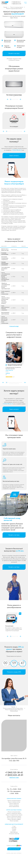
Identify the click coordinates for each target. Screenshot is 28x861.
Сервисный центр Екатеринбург (14, 824)
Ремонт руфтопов (14, 803)
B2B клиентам (14, 832)
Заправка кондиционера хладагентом (4, 263)
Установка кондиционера (4, 253)
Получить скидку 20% (14, 672)
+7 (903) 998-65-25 (16, 150)
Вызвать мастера (14, 53)
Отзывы (14, 829)
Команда (14, 827)
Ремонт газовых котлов (14, 802)
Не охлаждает (14, 126)
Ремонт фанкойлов (14, 806)
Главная (5, 7)
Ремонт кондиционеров (16, 7)
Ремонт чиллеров (14, 805)
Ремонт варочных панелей (14, 818)
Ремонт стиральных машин (14, 813)
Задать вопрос (14, 155)
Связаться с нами (14, 777)
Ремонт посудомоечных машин (14, 815)
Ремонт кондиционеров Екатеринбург (13, 708)
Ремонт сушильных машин (14, 816)
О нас (14, 826)
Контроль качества (14, 833)
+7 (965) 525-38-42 (15, 2)
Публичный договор (14, 849)
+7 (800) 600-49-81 (16, 3)
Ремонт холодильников (14, 812)
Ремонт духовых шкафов (14, 819)
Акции (14, 830)
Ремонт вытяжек (14, 821)
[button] (10, 99)
